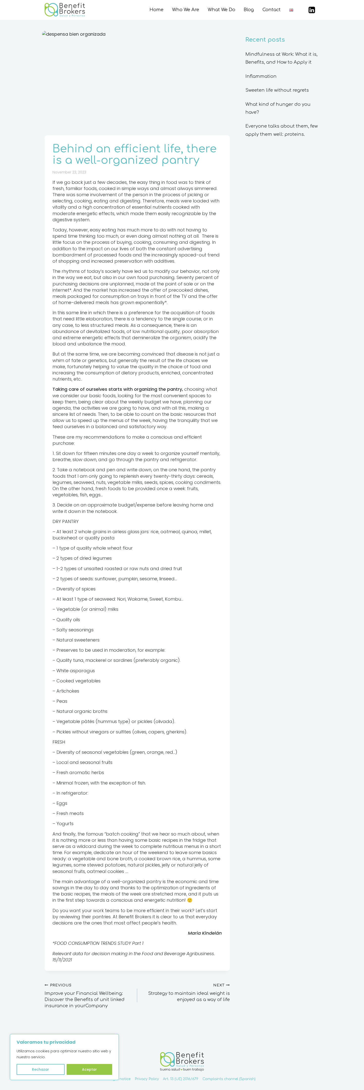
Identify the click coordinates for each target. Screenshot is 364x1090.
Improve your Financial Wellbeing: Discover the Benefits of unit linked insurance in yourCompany (85, 995)
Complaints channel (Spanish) (229, 1079)
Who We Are (185, 9)
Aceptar (89, 1069)
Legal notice (119, 1079)
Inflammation (261, 76)
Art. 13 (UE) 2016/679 (180, 1079)
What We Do (221, 9)
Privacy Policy (147, 1079)
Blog (249, 9)
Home (156, 9)
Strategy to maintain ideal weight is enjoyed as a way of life (189, 992)
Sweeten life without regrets (277, 90)
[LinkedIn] (311, 10)
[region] (64, 1057)
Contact (271, 9)
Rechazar (40, 1069)
